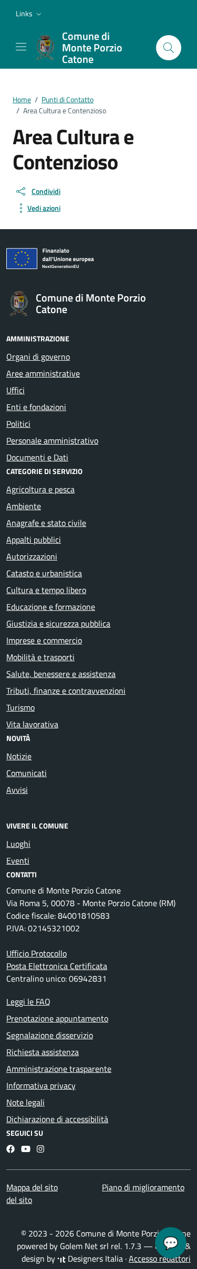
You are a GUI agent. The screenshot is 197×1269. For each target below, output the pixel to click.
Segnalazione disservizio (49, 1035)
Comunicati (26, 773)
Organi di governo (38, 356)
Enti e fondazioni (36, 407)
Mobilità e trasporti (40, 657)
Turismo (20, 707)
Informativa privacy (41, 1085)
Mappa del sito (32, 1187)
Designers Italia (94, 1258)
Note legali (25, 1102)
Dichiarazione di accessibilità (57, 1119)
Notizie (19, 756)
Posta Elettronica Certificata (56, 966)
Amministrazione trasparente (58, 1068)
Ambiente (23, 506)
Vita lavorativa (32, 724)
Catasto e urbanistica (44, 573)
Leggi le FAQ (28, 1001)
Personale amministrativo (52, 440)
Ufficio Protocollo (36, 953)
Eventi (17, 860)
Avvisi (17, 789)
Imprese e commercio (44, 640)
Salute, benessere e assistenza (61, 674)
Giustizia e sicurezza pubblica (58, 623)
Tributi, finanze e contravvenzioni (66, 690)
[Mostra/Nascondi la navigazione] (21, 46)
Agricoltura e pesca (40, 489)
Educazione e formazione (50, 606)
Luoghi (18, 843)
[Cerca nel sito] (168, 47)
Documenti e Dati (37, 457)
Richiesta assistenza (42, 1052)
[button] (30, 14)
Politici (18, 423)
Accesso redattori (160, 1258)
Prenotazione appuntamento (57, 1018)
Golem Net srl (84, 1246)
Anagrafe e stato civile (46, 523)
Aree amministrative (43, 373)
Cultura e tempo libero (46, 590)
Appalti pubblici (33, 539)
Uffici (15, 390)
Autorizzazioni (31, 556)
